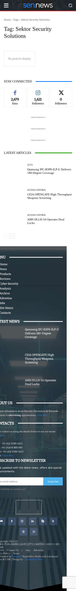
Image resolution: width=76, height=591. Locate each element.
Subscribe (53, 481)
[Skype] (43, 521)
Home (7, 19)
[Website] (23, 532)
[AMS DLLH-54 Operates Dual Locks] (14, 219)
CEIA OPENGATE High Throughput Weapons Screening (39, 358)
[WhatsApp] (34, 532)
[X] (53, 521)
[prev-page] (6, 235)
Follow (38, 90)
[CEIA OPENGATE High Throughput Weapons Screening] (14, 194)
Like (15, 90)
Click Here (7, 455)
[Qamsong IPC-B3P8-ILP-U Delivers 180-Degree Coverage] (14, 169)
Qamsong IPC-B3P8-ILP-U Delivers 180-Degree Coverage (42, 333)
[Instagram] (22, 521)
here (2, 435)
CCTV (30, 165)
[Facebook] (12, 521)
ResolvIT (17, 556)
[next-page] (12, 235)
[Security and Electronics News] (38, 5)
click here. (42, 415)
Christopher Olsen (33, 559)
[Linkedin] (32, 521)
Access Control (36, 190)
